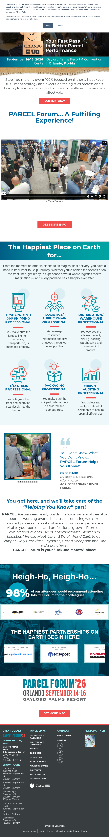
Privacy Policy (29, 831)
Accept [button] (48, 25)
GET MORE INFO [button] (55, 224)
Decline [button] (60, 25)
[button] (7, 458)
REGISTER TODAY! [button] (54, 100)
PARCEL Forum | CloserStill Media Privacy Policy (63, 831)
